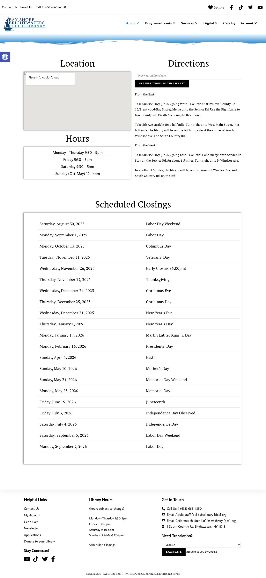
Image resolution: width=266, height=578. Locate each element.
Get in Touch (173, 499)
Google (212, 551)
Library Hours (100, 499)
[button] (5, 57)
